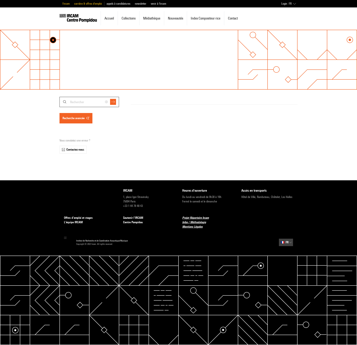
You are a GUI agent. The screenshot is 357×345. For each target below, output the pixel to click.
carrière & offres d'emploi (88, 3)
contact (233, 18)
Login (284, 3)
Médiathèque (151, 18)
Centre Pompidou (133, 222)
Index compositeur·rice (205, 18)
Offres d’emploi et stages (78, 218)
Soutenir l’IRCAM (133, 218)
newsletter (140, 3)
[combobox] (89, 102)
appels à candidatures (118, 3)
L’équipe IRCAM (73, 222)
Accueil (109, 18)
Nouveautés (175, 18)
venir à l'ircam (158, 3)
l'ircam (66, 3)
